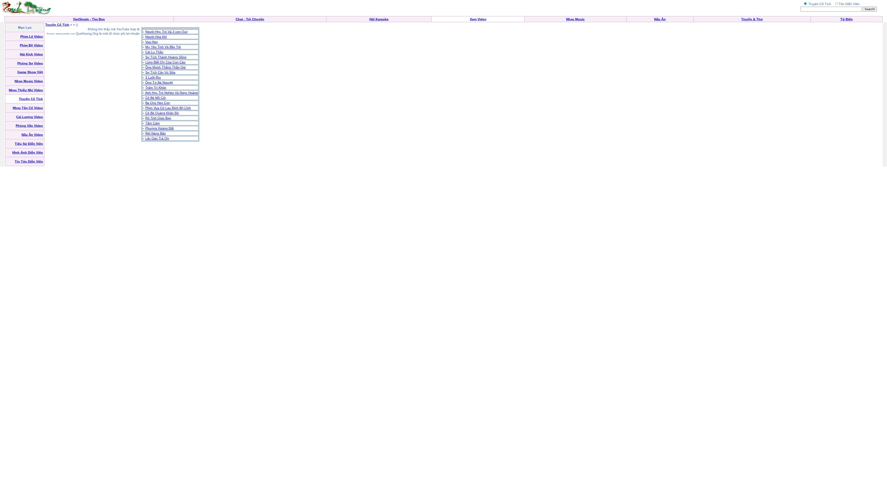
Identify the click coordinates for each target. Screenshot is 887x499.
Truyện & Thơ (752, 19)
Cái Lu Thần (154, 52)
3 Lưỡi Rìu (153, 77)
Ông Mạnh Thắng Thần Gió (165, 67)
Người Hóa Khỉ (156, 37)
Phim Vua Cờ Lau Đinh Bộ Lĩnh (168, 108)
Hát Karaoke (379, 19)
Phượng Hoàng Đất (159, 128)
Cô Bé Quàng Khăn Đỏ (162, 113)
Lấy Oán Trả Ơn (157, 138)
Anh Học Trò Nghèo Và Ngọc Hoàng (171, 92)
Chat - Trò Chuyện (250, 19)
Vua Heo (151, 42)
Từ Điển (846, 19)
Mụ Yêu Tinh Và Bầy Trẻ (163, 47)
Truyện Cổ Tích (57, 25)
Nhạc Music (575, 19)
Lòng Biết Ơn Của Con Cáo (165, 62)
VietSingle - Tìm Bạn (89, 19)
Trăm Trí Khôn (155, 87)
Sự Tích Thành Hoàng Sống (165, 57)
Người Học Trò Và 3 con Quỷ (166, 31)
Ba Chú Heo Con (157, 103)
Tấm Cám (152, 123)
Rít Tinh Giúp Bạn (158, 118)
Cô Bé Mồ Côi (155, 98)
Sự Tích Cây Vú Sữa (160, 72)
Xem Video (478, 19)
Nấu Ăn (660, 19)
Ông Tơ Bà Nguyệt (159, 82)
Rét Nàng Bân (155, 133)
